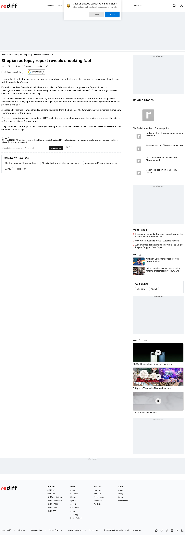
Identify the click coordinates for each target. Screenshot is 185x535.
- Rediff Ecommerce (54, 501)
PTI (9, 66)
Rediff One (51, 494)
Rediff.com (114, 530)
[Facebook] (167, 530)
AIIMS (8, 169)
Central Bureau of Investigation (20, 163)
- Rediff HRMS (52, 504)
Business (74, 494)
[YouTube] (177, 530)
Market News (99, 497)
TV (126, 5)
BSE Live (97, 490)
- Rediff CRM (52, 508)
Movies (73, 497)
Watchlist (98, 501)
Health (120, 490)
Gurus (72, 511)
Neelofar (21, 169)
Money (120, 494)
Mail (60, 5)
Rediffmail (51, 490)
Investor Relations (75, 530)
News (11, 55)
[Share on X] (161, 530)
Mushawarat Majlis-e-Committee (101, 163)
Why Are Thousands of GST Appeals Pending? (157, 240)
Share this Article (14, 72)
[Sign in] (181, 5)
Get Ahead (74, 508)
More (136, 5)
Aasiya (154, 289)
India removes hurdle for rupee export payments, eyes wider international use (159, 235)
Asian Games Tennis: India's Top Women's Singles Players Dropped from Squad (159, 246)
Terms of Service (55, 530)
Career (120, 497)
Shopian (141, 289)
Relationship (123, 501)
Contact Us (93, 530)
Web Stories (140, 340)
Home (50, 5)
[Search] (174, 5)
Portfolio (97, 504)
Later (96, 14)
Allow (112, 14)
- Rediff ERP (51, 511)
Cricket (73, 504)
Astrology (74, 515)
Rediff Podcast (76, 518)
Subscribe (56, 148)
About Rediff (6, 530)
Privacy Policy (36, 530)
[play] (158, 352)
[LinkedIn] (182, 530)
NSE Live (97, 494)
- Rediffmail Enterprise (55, 497)
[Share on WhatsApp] (156, 530)
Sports (73, 501)
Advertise (21, 530)
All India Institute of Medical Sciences (60, 163)
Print (70, 147)
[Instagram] (172, 530)
